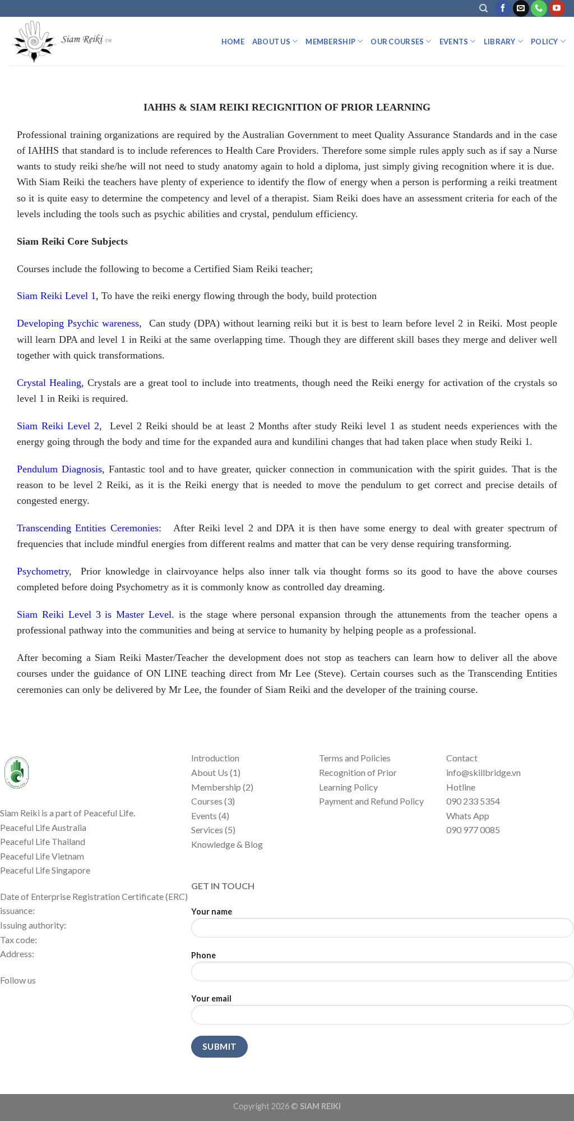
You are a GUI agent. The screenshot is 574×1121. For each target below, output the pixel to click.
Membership (330, 41)
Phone (203, 955)
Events (454, 41)
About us (271, 41)
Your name (211, 911)
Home (232, 41)
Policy (544, 41)
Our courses (397, 41)
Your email (211, 998)
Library (500, 41)
